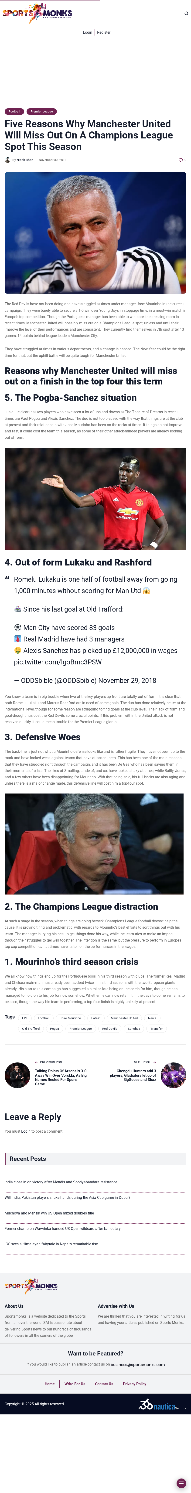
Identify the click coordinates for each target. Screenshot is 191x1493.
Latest (95, 1018)
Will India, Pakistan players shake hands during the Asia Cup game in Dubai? (67, 1197)
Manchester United (124, 1018)
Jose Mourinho (70, 1018)
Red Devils (109, 1028)
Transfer (156, 1028)
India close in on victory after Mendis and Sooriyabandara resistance (61, 1182)
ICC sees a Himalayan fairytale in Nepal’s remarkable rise (51, 1244)
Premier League (42, 111)
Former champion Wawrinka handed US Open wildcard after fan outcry (63, 1228)
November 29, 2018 (127, 681)
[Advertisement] (95, 75)
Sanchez (134, 1028)
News (152, 1018)
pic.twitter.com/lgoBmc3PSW (58, 662)
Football (14, 111)
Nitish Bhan (25, 160)
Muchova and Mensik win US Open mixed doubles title (49, 1213)
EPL (25, 1018)
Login (26, 1131)
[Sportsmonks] (37, 13)
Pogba (54, 1028)
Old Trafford (31, 1028)
